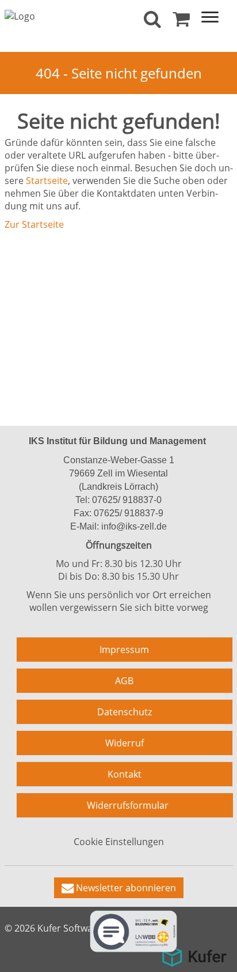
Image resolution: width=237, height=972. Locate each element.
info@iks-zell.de (133, 526)
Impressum (124, 649)
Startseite (47, 180)
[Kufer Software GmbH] (194, 952)
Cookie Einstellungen (119, 841)
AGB (124, 680)
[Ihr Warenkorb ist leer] (181, 22)
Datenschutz (124, 711)
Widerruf (124, 743)
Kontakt (125, 774)
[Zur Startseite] (20, 15)
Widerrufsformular (128, 805)
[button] (119, 887)
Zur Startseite (34, 224)
